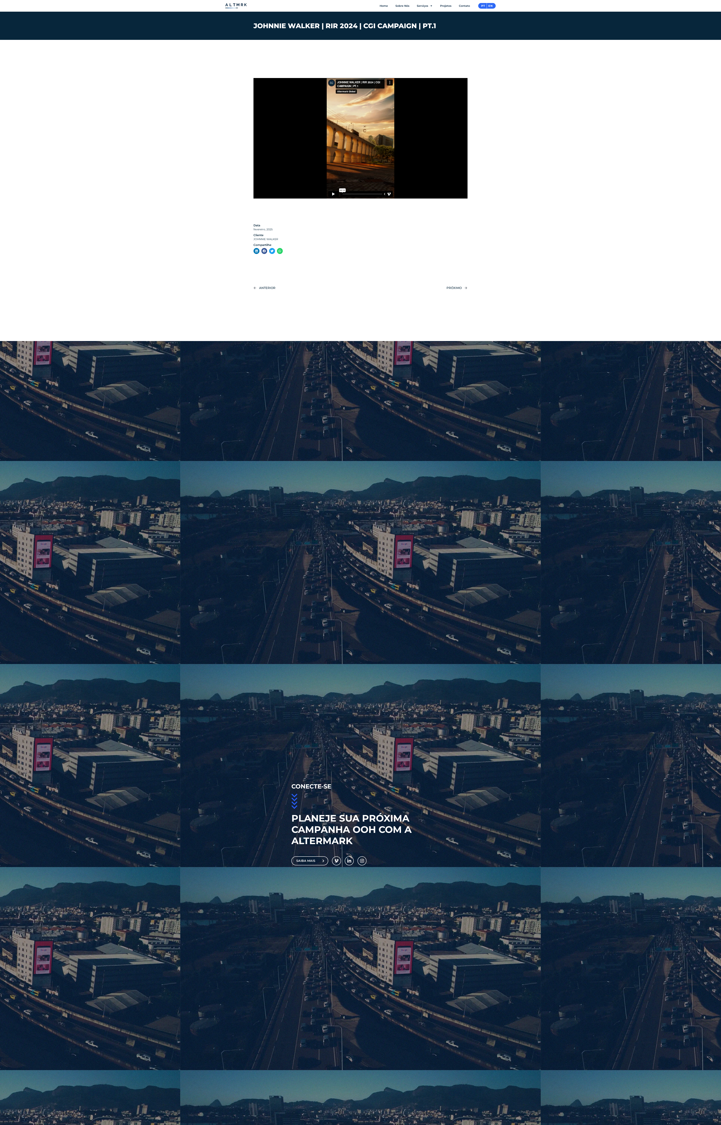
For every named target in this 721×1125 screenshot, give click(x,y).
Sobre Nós (402, 6)
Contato (464, 6)
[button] (256, 251)
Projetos (445, 6)
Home (384, 6)
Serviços (422, 6)
